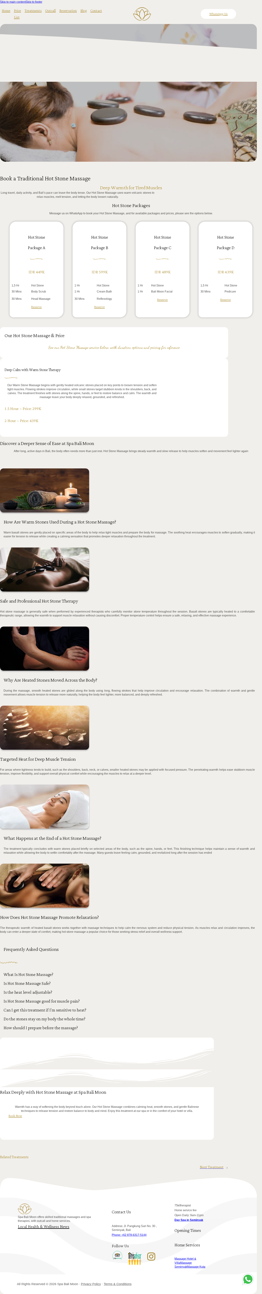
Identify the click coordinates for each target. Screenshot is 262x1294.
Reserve (36, 307)
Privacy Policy (91, 1284)
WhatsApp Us (218, 14)
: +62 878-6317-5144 (129, 1234)
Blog (83, 10)
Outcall (50, 10)
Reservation (68, 10)
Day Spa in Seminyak (188, 1219)
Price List (17, 13)
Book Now (15, 1116)
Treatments (33, 10)
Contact (96, 10)
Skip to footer (34, 1)
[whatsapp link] (250, 1280)
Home (6, 10)
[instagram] (151, 1256)
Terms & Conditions (118, 1284)
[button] (131, 976)
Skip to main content (13, 1)
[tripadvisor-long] (135, 1261)
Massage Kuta (196, 1266)
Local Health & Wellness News (43, 1227)
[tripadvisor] (117, 1256)
